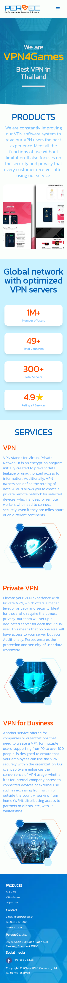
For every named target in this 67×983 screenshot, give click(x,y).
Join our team (14, 927)
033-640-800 (18, 922)
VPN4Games (13, 897)
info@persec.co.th (23, 917)
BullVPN (11, 892)
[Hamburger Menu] (57, 8)
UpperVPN (12, 903)
